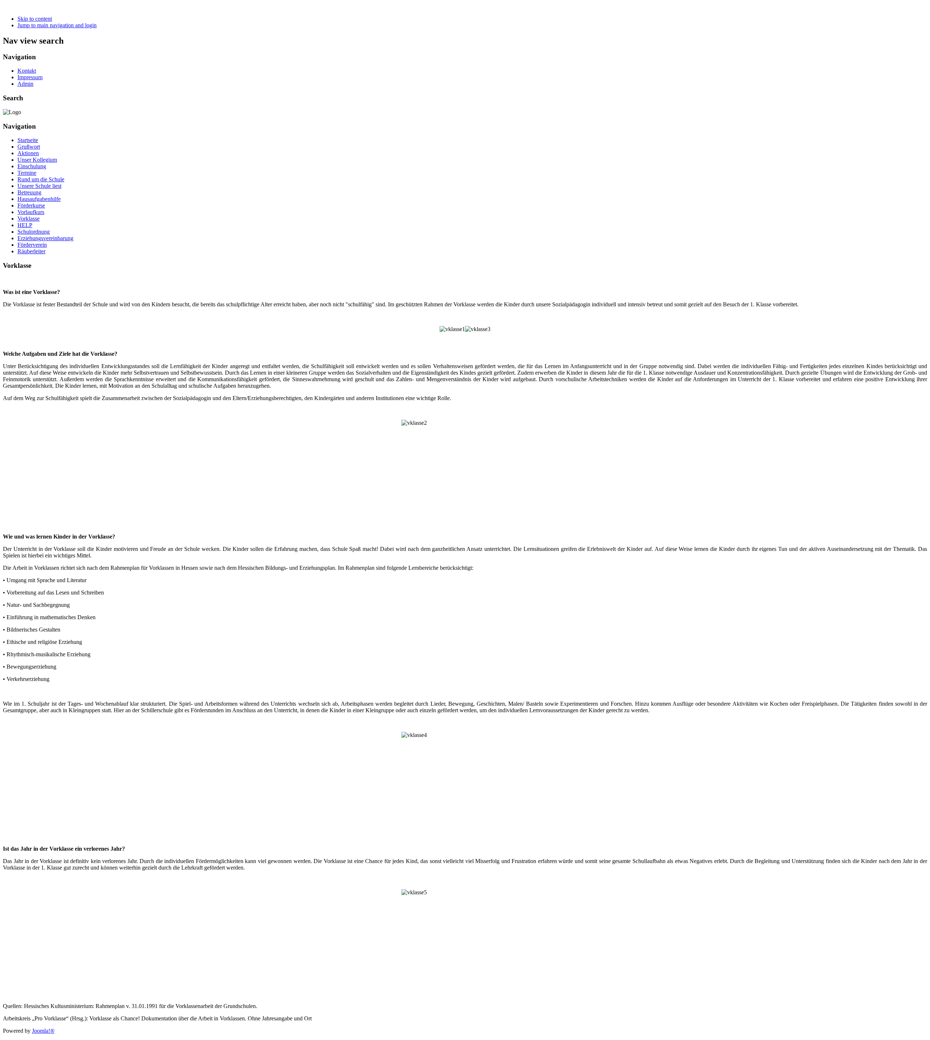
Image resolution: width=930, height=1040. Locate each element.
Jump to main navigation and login (57, 25)
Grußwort (28, 147)
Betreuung (29, 192)
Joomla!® (43, 1031)
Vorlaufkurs (30, 212)
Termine (26, 173)
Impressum (30, 77)
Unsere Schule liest (39, 186)
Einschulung (31, 166)
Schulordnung (33, 232)
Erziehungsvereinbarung (45, 238)
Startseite (27, 140)
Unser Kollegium (37, 160)
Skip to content (34, 19)
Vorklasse (28, 218)
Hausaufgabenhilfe (39, 199)
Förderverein (32, 245)
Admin (25, 84)
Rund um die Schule (40, 179)
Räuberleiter (31, 251)
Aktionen (28, 153)
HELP (24, 225)
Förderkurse (31, 205)
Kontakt (26, 71)
